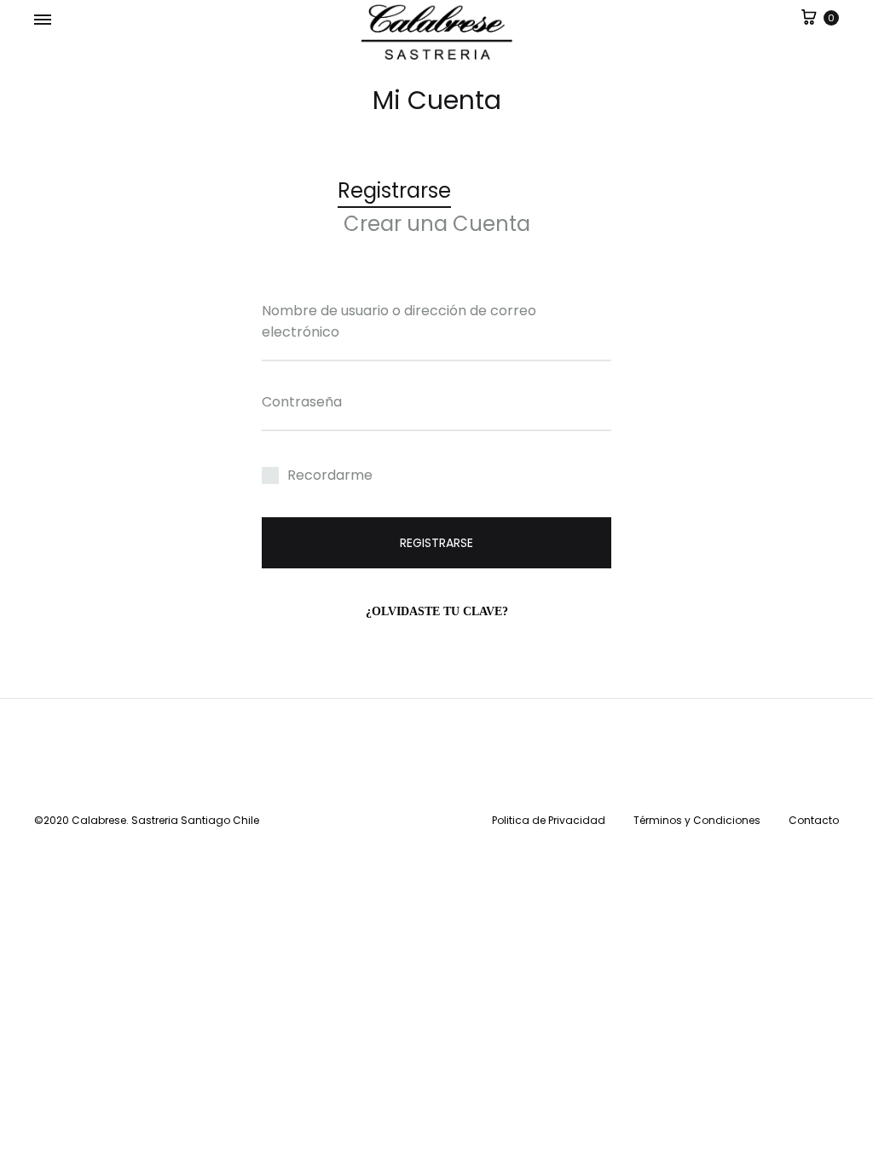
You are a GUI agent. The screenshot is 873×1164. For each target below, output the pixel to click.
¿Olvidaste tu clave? (437, 611)
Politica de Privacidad (548, 820)
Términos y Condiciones (696, 820)
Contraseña (302, 402)
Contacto (814, 820)
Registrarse (436, 542)
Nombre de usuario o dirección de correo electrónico (399, 321)
